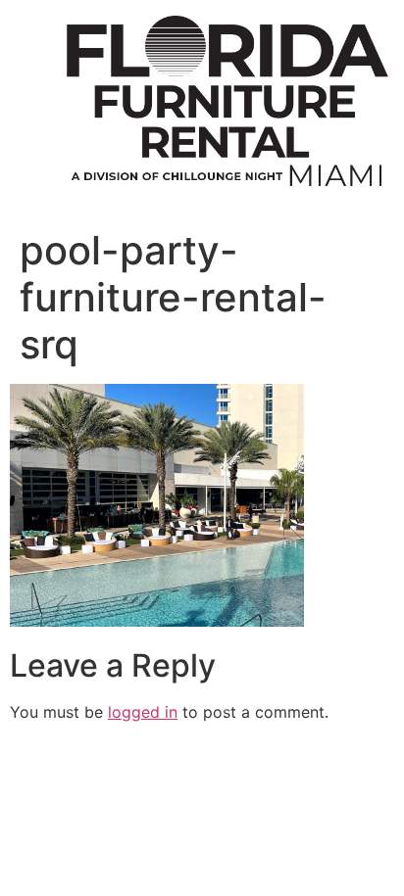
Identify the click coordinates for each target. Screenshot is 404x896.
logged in (142, 712)
